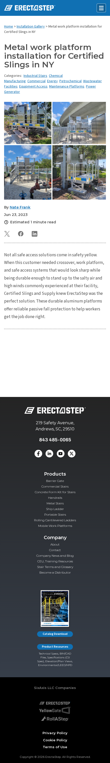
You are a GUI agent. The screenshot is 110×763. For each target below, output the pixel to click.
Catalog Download (55, 634)
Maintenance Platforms (66, 86)
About (55, 544)
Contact (55, 550)
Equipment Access (33, 86)
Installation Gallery (31, 26)
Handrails (55, 498)
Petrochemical (70, 81)
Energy (52, 81)
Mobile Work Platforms (55, 526)
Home (8, 26)
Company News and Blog (55, 556)
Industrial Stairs (35, 75)
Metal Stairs (55, 503)
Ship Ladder (55, 509)
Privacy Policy (55, 733)
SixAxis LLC (44, 688)
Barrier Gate (55, 481)
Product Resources (55, 647)
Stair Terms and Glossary (55, 567)
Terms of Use (55, 747)
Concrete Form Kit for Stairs (55, 492)
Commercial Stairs (55, 486)
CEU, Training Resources (55, 561)
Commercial (36, 81)
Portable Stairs (55, 514)
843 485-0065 (55, 439)
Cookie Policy (55, 740)
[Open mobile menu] (101, 8)
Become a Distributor (55, 572)
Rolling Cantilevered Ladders (55, 520)
